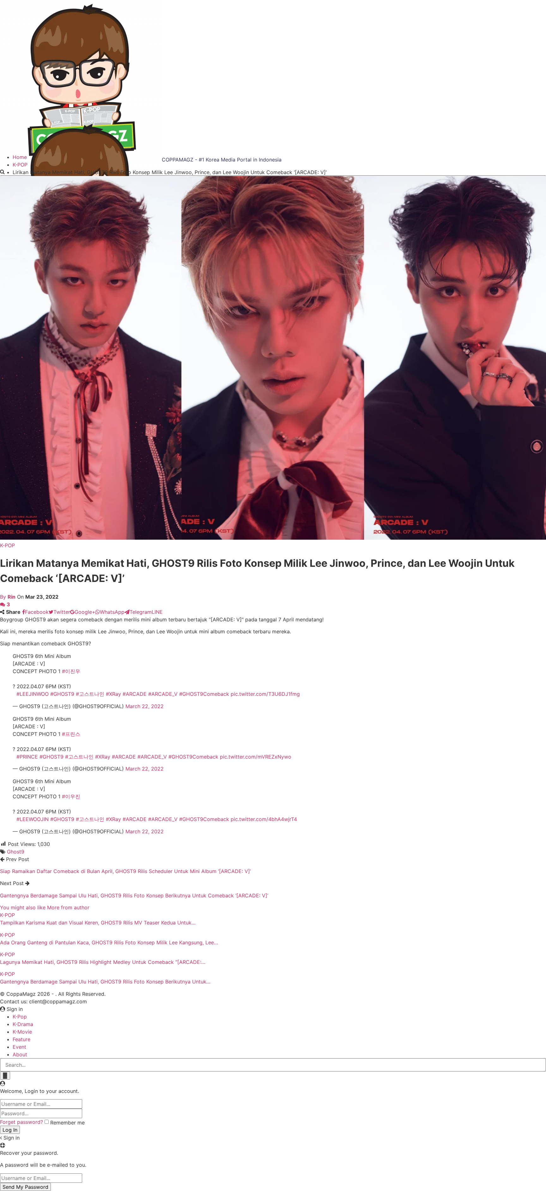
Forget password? (21, 1122)
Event (19, 1047)
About (20, 1054)
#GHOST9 (62, 694)
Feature (21, 1039)
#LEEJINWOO (32, 694)
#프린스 (71, 734)
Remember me (67, 1122)
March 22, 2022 (144, 706)
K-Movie (22, 1032)
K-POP (7, 545)
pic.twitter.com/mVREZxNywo (255, 757)
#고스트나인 (90, 694)
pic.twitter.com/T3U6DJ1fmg (265, 694)
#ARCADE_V (163, 694)
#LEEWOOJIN (32, 819)
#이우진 (71, 796)
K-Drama (23, 1024)
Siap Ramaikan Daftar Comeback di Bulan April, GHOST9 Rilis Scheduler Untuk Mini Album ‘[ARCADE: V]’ (125, 871)
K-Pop (20, 1016)
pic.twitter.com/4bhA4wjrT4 (264, 819)
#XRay (113, 694)
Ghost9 (15, 851)
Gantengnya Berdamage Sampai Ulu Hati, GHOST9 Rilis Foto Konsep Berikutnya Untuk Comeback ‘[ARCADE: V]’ (134, 895)
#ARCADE (135, 694)
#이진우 (71, 671)
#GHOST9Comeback (204, 694)
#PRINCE (27, 757)
